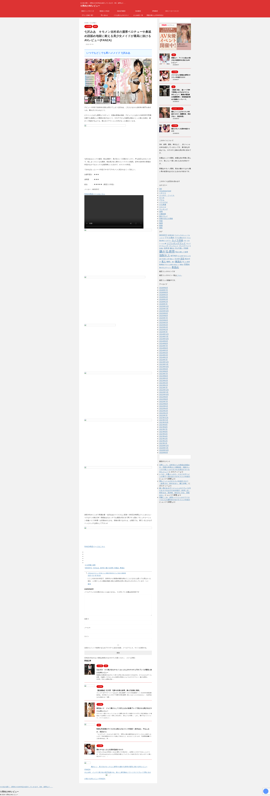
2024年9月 (163, 341)
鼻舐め (122, 568)
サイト (86, 636)
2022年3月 (163, 411)
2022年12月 (164, 390)
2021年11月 (163, 420)
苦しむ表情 (186, 262)
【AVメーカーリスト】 (172, 11)
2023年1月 (163, 387)
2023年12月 (164, 362)
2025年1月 (163, 332)
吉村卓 (102, 568)
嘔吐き (172, 248)
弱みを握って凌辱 (181, 252)
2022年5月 (163, 406)
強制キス (164, 255)
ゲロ (185, 240)
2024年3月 (163, 355)
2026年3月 (163, 299)
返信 (89, 584)
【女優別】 (138, 11)
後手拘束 (174, 256)
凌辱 (93, 565)
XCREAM (171, 235)
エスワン (168, 240)
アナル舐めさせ (180, 238)
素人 (163, 261)
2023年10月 (164, 367)
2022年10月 (164, 394)
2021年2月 (163, 441)
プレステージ (184, 246)
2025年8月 (163, 315)
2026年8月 (163, 288)
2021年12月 (163, 418)
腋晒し (168, 262)
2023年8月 (163, 371)
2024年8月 (163, 343)
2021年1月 (163, 443)
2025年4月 (163, 325)
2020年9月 (163, 452)
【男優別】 (155, 11)
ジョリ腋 (163, 243)
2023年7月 (163, 374)
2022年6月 (163, 404)
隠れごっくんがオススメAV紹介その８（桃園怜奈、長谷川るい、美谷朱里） (181, 114)
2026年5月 (163, 295)
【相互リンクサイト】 (87, 11)
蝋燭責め (162, 264)
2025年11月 (163, 309)
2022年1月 (163, 415)
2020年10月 (164, 450)
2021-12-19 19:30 (94, 575)
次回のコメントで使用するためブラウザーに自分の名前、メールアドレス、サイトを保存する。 (116, 648)
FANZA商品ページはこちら (94, 194)
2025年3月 (163, 327)
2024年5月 (163, 350)
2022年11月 (163, 392)
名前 (86, 619)
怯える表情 (180, 256)
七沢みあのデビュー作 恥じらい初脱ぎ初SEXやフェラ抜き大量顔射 (107, 573)
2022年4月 (163, 408)
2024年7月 (163, 346)
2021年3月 (163, 439)
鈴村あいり (176, 264)
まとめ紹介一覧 (138, 15)
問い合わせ (104, 15)
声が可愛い (179, 248)
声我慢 (186, 248)
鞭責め (182, 264)
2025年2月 (163, 329)
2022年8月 (163, 399)
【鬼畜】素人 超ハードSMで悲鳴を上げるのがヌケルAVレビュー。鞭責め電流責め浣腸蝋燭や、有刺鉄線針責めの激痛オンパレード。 (181, 94)
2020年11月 (163, 448)
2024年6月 (163, 348)
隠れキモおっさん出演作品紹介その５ (110, 750)
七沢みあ (96, 568)
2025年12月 (164, 306)
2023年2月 (163, 385)
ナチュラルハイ (173, 246)
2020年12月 (164, 445)
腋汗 (173, 262)
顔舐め (116, 568)
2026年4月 (163, 297)
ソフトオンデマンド (176, 243)
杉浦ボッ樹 (165, 259)
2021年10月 (163, 422)
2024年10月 (164, 339)
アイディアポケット (180, 235)
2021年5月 (163, 434)
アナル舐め (169, 237)
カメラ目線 (177, 240)
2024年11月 (163, 336)
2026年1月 (163, 304)
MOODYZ (88, 568)
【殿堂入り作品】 (104, 11)
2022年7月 (163, 401)
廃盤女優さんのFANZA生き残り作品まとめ (155, 15)
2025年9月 (163, 313)
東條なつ (171, 259)
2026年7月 (163, 290)
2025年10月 (164, 311)
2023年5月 (163, 378)
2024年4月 (163, 353)
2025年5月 (163, 322)
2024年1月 (163, 360)
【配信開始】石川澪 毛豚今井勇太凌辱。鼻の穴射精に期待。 (119, 690)
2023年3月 (163, 383)
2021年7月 (163, 429)
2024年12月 (164, 334)
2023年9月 (163, 369)
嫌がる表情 (109, 568)
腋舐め (178, 261)
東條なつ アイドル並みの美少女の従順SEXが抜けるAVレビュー (181, 60)
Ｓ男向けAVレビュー (90, 6)
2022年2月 (163, 413)
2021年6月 (163, 432)
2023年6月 (163, 376)
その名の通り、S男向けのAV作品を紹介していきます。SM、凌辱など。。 (26, 787)
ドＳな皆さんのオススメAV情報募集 (121, 15)
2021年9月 (163, 425)
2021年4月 (163, 436)
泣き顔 (177, 259)
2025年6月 (163, 320)
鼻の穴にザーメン (165, 267)
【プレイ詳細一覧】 (87, 15)
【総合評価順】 (121, 11)
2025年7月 (163, 318)
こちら (179, 275)
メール (87, 627)
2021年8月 (163, 427)
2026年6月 (163, 292)
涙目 (182, 258)
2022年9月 (163, 397)
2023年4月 (163, 380)
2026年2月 (163, 302)
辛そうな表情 (169, 264)
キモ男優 (88, 565)
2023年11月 (163, 364)
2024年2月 (163, 357)
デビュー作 (164, 246)
